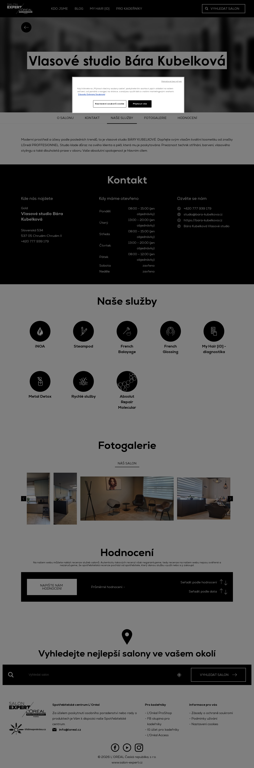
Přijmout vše (140, 104)
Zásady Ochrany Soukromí (91, 94)
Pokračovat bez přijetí (171, 81)
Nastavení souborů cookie (109, 104)
